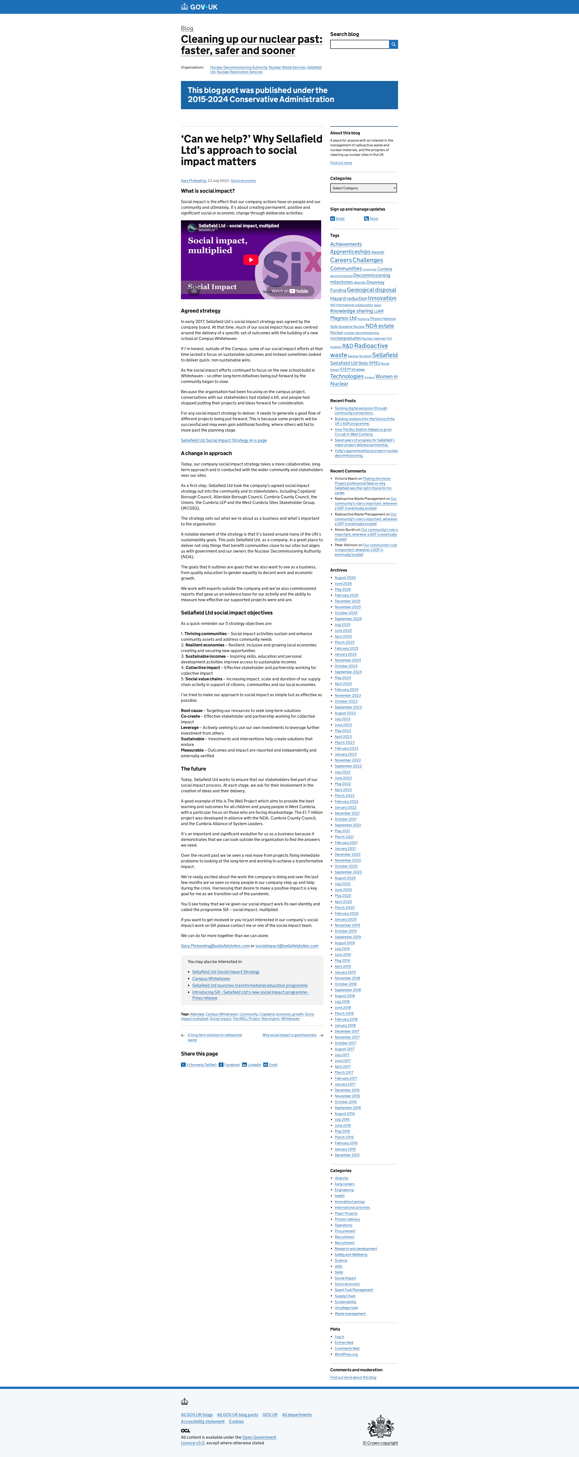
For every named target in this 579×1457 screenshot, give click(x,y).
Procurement (345, 1231)
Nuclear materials (374, 338)
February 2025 (346, 648)
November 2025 (348, 607)
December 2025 (347, 601)
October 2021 (346, 819)
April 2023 (343, 736)
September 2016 (348, 1108)
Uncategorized (346, 1307)
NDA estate (379, 325)
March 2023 (345, 742)
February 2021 (346, 842)
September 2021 (348, 825)
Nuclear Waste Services (287, 67)
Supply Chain (345, 1296)
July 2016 (342, 1119)
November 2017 (347, 1037)
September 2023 (348, 707)
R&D (348, 345)
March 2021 (344, 837)
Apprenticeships (350, 251)
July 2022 (343, 772)
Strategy (358, 369)
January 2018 (345, 1025)
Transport (369, 377)
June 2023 (343, 725)
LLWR (379, 311)
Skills (363, 363)
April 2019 (343, 966)
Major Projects (346, 1213)
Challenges (368, 260)
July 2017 (342, 1055)
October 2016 (346, 1102)
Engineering (344, 1190)
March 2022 (345, 795)
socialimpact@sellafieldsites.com (286, 945)
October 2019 (346, 931)
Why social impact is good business (289, 1035)
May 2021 (342, 831)
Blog (187, 28)
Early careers (345, 1184)
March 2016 (344, 1137)
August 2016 (345, 1113)
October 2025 (346, 613)
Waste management (350, 1313)
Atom (374, 218)
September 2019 (348, 937)
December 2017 (347, 1031)
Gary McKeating (193, 180)
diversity (360, 282)
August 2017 (344, 1049)
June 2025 (343, 630)
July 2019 (342, 949)
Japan (377, 305)
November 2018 (347, 978)
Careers (341, 260)
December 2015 (347, 1155)
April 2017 (343, 1066)
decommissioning (341, 276)
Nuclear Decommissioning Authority (238, 67)
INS (332, 305)
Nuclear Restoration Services (240, 72)
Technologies (347, 376)
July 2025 (342, 624)
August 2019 (345, 943)
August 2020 (345, 878)
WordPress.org (346, 1354)
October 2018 (346, 984)
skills (338, 1266)
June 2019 (343, 954)
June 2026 (343, 583)
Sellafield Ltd (344, 363)
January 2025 (345, 654)
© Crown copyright (380, 1442)
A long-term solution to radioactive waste (215, 1037)
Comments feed (347, 1348)
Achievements (346, 244)
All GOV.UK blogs (197, 1414)
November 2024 (348, 660)
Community (249, 1014)
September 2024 (348, 672)
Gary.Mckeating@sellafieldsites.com (215, 945)
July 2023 (343, 719)
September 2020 (348, 872)
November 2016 (347, 1096)
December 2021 (347, 813)
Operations (343, 1225)
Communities (346, 268)
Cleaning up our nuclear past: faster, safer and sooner (252, 44)
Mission (376, 318)
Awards (377, 252)
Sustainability (345, 1302)
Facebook (232, 1065)
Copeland (267, 1014)
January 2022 (346, 807)
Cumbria (384, 268)
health (340, 1196)
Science (341, 1260)
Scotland (365, 356)
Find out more (341, 163)
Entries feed (344, 1342)
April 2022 (343, 790)
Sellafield (385, 355)
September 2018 (348, 990)
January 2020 (346, 919)
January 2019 (345, 972)
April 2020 (343, 901)
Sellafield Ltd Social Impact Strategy (225, 971)
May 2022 (343, 784)
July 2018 (342, 1001)
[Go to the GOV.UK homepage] (199, 7)
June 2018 (343, 1007)
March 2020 (345, 907)
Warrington (270, 1018)
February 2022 (346, 801)
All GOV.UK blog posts (237, 1414)
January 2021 (345, 848)
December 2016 (347, 1090)
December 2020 (348, 854)
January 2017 (345, 1084)
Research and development (356, 1248)
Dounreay (375, 282)
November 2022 (348, 760)
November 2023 (348, 695)
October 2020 (346, 866)
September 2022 (348, 766)
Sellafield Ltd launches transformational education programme (250, 985)
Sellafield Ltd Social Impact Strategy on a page (224, 440)
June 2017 (343, 1060)
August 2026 (345, 577)
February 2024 (346, 689)
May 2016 (342, 1131)
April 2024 (343, 683)
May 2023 (343, 730)
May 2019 (342, 960)
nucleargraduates (345, 338)
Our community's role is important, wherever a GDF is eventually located (366, 503)
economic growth (290, 1014)
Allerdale (197, 1014)
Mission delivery (347, 1219)
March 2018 (344, 1013)
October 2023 (346, 701)
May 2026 (343, 589)
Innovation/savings (350, 1201)
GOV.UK (270, 1414)
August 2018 (345, 996)
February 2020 (346, 913)
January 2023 (346, 754)
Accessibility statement (203, 1421)
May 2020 (343, 895)
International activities (352, 1207)
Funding (338, 290)
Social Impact (345, 1278)
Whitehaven (290, 1018)
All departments (297, 1414)
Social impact (220, 1018)
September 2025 (348, 619)
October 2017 (345, 1043)
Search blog (344, 34)
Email (273, 1065)
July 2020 (343, 884)
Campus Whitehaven (211, 978)
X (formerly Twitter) (201, 1065)
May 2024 (343, 678)
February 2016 (346, 1143)
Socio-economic (243, 180)
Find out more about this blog (353, 1377)
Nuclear (337, 332)
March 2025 (344, 642)
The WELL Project (246, 1018)
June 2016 (343, 1125)
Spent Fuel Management (354, 1290)
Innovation (382, 298)
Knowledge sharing (351, 311)
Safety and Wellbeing (351, 1254)
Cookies (236, 1421)
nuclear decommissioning (361, 333)
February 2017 (346, 1078)
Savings (353, 356)
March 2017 (344, 1072)
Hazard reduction (348, 298)
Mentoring (363, 318)
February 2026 (346, 595)
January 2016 (345, 1149)
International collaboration (354, 305)
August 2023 (345, 713)
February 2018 (346, 1019)
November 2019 (347, 925)
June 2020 (343, 889)
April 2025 (343, 636)
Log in (339, 1336)
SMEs (374, 363)
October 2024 (346, 666)
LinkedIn (254, 1065)
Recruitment (344, 1237)
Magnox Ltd (343, 318)
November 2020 (348, 860)
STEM (345, 369)
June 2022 (343, 778)
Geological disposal (371, 289)
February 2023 (346, 748)
